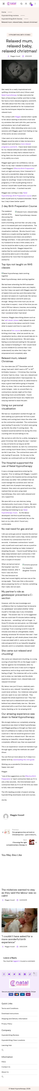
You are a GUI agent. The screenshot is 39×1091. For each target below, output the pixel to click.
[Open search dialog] (21, 3)
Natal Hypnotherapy (9, 95)
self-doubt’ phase (11, 320)
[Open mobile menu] (4, 4)
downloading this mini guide (23, 760)
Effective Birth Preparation (24, 168)
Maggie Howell (15, 56)
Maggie (18, 117)
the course (16, 330)
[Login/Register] (26, 3)
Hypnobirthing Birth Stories (19, 35)
